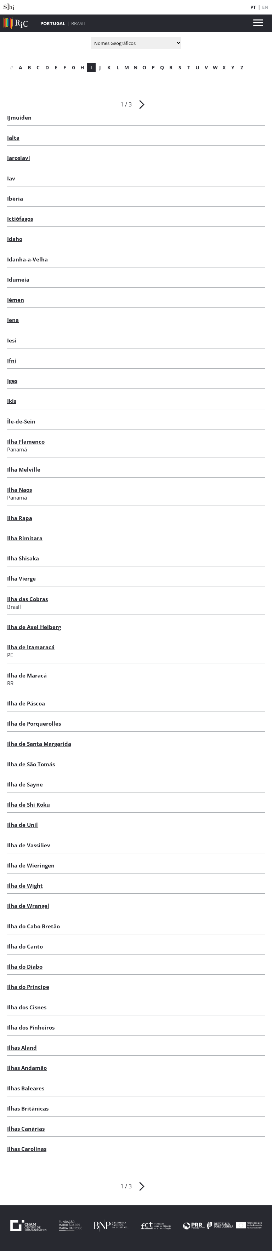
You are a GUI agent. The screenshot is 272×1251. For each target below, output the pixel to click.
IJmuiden (19, 117)
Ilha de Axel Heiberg (34, 626)
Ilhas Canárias (26, 1128)
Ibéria (15, 198)
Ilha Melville (23, 469)
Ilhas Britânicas (28, 1108)
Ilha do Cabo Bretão (33, 926)
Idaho (14, 238)
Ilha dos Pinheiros (31, 1027)
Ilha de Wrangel (28, 905)
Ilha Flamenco (26, 441)
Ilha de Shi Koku (28, 804)
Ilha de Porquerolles (34, 723)
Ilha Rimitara (24, 538)
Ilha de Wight (25, 885)
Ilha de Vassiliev (28, 845)
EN (265, 7)
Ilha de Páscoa (26, 703)
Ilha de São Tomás (31, 764)
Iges (12, 380)
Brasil (78, 23)
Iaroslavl (18, 157)
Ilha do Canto (25, 946)
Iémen (15, 299)
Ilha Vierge (21, 578)
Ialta (13, 137)
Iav (11, 178)
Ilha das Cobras (27, 599)
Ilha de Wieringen (31, 865)
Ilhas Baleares (25, 1088)
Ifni (11, 360)
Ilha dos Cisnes (26, 1007)
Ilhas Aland (22, 1047)
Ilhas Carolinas (26, 1148)
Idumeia (18, 279)
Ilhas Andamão (27, 1067)
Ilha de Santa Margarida (39, 743)
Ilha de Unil (22, 824)
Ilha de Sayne (25, 784)
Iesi (11, 340)
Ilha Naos (19, 489)
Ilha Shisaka (23, 558)
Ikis (11, 400)
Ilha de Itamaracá (31, 647)
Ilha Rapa (19, 517)
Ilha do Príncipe (28, 986)
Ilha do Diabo (24, 966)
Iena (13, 319)
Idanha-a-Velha (27, 259)
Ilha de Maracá (27, 675)
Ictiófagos (20, 218)
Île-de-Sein (21, 421)
